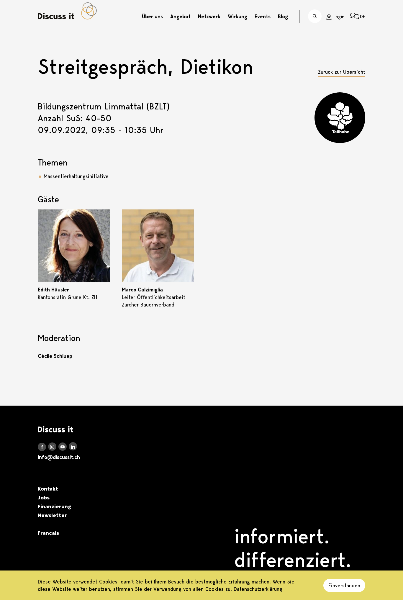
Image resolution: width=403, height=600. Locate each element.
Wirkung (237, 16)
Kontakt (48, 489)
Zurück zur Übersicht (341, 72)
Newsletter (52, 515)
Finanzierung (54, 506)
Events (263, 16)
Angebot (180, 16)
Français (48, 533)
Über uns (152, 16)
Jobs (44, 497)
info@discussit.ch (59, 457)
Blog (283, 16)
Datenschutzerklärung (258, 589)
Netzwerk (209, 16)
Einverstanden (344, 585)
